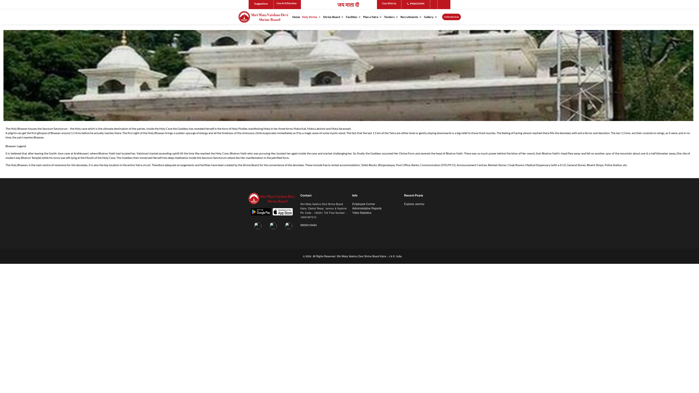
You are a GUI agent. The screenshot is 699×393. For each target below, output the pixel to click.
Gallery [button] (429, 17)
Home (296, 17)
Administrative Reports (367, 208)
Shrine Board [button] (332, 17)
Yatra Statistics (361, 213)
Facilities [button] (352, 17)
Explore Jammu (414, 204)
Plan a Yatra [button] (371, 17)
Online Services (451, 16)
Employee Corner (363, 204)
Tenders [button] (389, 17)
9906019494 (417, 3)
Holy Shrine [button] (310, 17)
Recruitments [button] (409, 17)
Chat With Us (389, 3)
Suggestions (261, 3)
